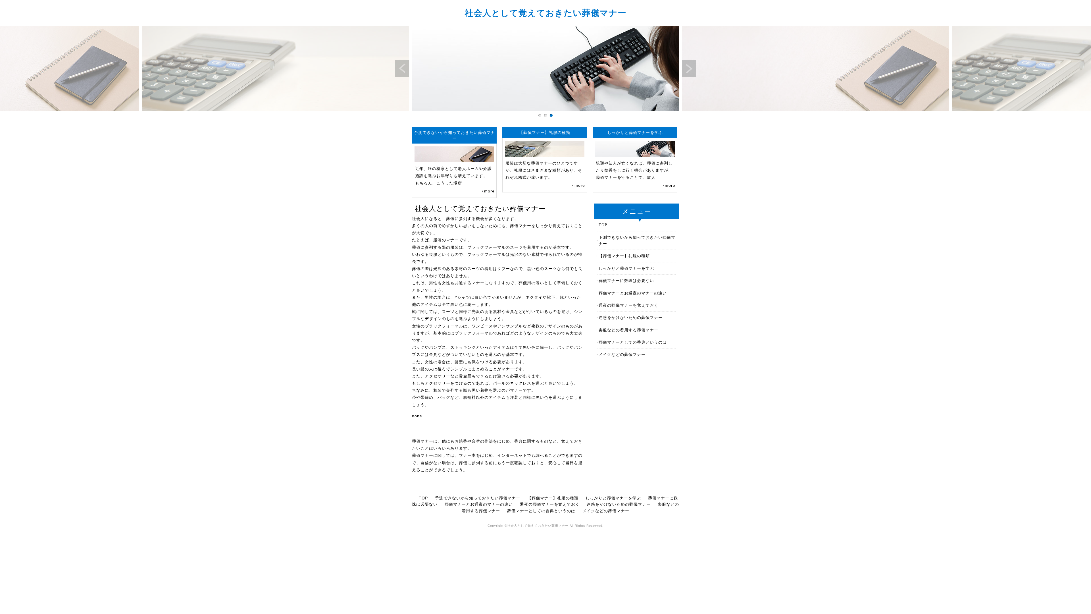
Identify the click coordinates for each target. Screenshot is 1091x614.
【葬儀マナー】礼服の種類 (624, 255)
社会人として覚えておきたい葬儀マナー (545, 12)
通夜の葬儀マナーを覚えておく (628, 305)
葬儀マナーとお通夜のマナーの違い (633, 293)
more (489, 191)
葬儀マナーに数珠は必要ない (626, 280)
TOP (603, 224)
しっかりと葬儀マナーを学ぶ (626, 268)
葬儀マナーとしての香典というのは (633, 342)
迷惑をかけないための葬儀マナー (631, 317)
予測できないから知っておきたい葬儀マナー (637, 240)
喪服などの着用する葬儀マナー (628, 330)
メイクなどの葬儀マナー (622, 354)
